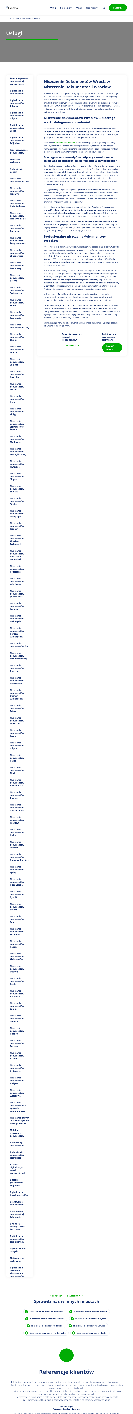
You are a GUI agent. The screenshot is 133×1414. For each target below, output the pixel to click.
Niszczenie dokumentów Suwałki (17, 489)
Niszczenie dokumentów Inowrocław (17, 680)
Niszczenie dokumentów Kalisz (17, 758)
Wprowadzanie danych (17, 1250)
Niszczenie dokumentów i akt (19, 180)
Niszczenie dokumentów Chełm (17, 337)
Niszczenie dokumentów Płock (17, 770)
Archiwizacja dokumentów (17, 1144)
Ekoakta (7, 18)
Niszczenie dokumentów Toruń (17, 733)
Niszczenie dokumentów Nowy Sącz (17, 513)
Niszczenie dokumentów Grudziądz (17, 569)
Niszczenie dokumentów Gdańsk (17, 1031)
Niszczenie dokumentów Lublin (17, 1006)
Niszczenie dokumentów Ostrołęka (17, 228)
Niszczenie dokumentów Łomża (17, 349)
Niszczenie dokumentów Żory (19, 326)
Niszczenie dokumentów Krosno (17, 278)
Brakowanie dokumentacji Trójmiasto (17, 1214)
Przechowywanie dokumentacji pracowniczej (19, 81)
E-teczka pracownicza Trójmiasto (16, 1182)
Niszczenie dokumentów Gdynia (17, 745)
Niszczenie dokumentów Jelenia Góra (17, 594)
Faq (103, 7)
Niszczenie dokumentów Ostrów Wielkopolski (17, 694)
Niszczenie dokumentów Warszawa (17, 1093)
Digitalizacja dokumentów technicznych (17, 1239)
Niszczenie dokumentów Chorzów (17, 845)
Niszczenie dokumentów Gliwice (17, 795)
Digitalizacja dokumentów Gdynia (17, 115)
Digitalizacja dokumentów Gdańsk (17, 103)
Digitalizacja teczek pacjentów (19, 1193)
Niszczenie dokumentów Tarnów (17, 526)
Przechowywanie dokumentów (19, 151)
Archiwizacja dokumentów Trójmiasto (17, 1155)
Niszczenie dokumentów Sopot (17, 302)
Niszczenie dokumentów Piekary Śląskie (18, 216)
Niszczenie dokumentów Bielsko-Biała (17, 782)
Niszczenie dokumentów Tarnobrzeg (17, 265)
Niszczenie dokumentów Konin (17, 399)
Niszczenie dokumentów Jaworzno (17, 464)
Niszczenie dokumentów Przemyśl (17, 191)
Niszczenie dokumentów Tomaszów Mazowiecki (17, 555)
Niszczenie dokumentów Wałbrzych (17, 618)
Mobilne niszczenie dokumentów (17, 1133)
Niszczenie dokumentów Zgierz (17, 708)
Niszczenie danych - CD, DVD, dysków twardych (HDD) (19, 1120)
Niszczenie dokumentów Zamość (17, 362)
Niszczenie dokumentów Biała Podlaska (17, 203)
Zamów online (110, 347)
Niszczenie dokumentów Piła (19, 645)
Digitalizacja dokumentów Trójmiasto (17, 140)
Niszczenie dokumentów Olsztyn (17, 969)
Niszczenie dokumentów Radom (17, 944)
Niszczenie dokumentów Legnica (17, 606)
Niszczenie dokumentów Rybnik (17, 894)
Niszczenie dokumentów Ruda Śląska (17, 882)
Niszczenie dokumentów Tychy (17, 869)
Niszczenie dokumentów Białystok (17, 1080)
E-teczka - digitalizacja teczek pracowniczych (17, 1168)
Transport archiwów (15, 161)
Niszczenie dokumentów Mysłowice (17, 439)
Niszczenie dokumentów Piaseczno (17, 720)
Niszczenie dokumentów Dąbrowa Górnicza (19, 857)
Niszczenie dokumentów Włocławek (17, 581)
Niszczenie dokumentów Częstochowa (17, 807)
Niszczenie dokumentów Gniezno (17, 668)
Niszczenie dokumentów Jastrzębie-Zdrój (18, 451)
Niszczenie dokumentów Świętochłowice (18, 240)
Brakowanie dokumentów (17, 1203)
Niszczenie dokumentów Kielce (17, 832)
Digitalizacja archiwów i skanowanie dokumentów (17, 1272)
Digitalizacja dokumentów (17, 92)
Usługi (53, 7)
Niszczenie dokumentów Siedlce (17, 501)
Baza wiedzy (92, 7)
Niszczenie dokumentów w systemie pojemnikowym (18, 1106)
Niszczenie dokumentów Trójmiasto (17, 315)
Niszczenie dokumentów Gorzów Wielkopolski (17, 632)
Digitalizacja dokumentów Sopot (17, 128)
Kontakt (118, 7)
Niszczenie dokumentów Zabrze (17, 919)
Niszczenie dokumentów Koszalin (17, 374)
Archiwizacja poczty (16, 170)
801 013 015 (72, 345)
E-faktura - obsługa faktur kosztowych (17, 1226)
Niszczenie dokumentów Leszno (17, 386)
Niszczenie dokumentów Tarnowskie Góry (18, 656)
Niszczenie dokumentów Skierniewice (17, 253)
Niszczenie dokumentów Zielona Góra (17, 956)
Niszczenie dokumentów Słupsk (17, 476)
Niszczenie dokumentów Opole (17, 981)
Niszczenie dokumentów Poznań (17, 1043)
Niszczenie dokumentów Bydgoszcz (17, 1068)
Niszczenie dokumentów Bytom (17, 907)
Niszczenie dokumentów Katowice (17, 993)
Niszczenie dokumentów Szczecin (17, 1018)
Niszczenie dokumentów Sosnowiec (17, 931)
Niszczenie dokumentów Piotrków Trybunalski (17, 540)
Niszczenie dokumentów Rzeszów (17, 820)
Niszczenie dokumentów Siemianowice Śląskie (17, 425)
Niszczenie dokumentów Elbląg (17, 411)
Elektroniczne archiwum (17, 1259)
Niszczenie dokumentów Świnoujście (17, 290)
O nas (79, 7)
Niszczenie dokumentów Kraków (17, 1055)
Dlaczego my (66, 7)
